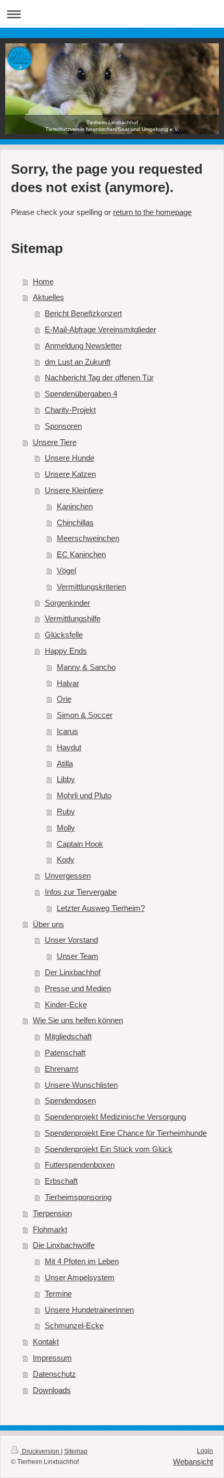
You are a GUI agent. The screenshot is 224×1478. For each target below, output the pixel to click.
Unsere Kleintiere (74, 490)
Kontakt (46, 1341)
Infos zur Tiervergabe (81, 891)
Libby (66, 779)
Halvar (68, 683)
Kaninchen (75, 506)
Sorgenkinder (67, 602)
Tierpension (52, 1213)
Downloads (52, 1390)
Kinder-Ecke (66, 1004)
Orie (64, 698)
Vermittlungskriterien (91, 586)
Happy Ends (66, 650)
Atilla (65, 763)
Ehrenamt (61, 1068)
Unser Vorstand (71, 939)
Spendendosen (70, 1100)
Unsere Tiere (55, 442)
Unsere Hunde (69, 457)
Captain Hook (80, 843)
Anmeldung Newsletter (83, 345)
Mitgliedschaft (68, 1036)
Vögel (66, 570)
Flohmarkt (50, 1229)
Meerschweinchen (88, 538)
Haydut (69, 747)
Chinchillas (75, 522)
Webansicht (193, 1461)
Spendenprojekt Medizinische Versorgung (115, 1116)
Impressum (52, 1357)
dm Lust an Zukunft (77, 361)
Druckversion (40, 1451)
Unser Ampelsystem (80, 1277)
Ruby (66, 811)
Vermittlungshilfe (73, 618)
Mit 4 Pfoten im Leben (82, 1261)
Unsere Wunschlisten (81, 1084)
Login (205, 1451)
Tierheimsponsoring (78, 1197)
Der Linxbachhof (73, 972)
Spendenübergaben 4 (81, 393)
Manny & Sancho (86, 667)
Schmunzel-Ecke (74, 1325)
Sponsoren (63, 426)
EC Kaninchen (81, 554)
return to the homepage (152, 212)
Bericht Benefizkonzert (83, 313)
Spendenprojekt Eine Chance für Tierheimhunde (126, 1132)
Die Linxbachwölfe (64, 1245)
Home (43, 281)
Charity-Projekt (70, 409)
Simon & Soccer (85, 715)
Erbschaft (61, 1180)
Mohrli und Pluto (84, 795)
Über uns (48, 924)
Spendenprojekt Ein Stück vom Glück (108, 1149)
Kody (65, 859)
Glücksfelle (64, 634)
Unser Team (77, 956)
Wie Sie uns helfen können (78, 1020)
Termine (58, 1293)
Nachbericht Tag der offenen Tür (99, 377)
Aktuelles (48, 297)
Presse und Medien (78, 988)
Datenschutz (54, 1373)
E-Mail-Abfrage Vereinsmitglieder (100, 329)
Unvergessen (68, 875)
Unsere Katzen (70, 474)
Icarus (67, 731)
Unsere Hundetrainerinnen (89, 1309)
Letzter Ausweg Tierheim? (101, 908)
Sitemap (76, 1451)
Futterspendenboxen (80, 1164)
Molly (66, 827)
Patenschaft (65, 1052)
